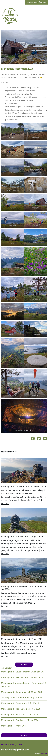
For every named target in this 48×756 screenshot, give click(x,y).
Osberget (44, 753)
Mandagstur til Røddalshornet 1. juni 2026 (20, 709)
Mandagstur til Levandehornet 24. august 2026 (23, 486)
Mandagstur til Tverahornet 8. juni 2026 (20, 703)
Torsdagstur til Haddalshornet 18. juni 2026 (21, 698)
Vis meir (24, 664)
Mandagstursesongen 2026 (14, 726)
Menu (45, 16)
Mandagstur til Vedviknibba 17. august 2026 (22, 536)
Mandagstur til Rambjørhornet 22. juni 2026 (21, 639)
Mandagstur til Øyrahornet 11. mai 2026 (19, 720)
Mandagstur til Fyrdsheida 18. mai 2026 (19, 714)
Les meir (5, 504)
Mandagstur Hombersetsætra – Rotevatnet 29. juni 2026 (23, 588)
